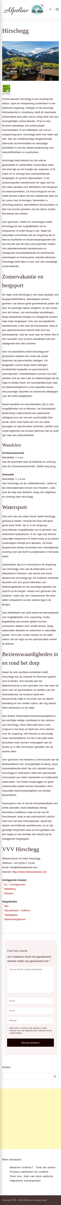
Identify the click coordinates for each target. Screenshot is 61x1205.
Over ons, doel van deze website (31, 1176)
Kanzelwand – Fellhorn (17, 910)
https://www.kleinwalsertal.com (29, 872)
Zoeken (6, 1067)
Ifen (6, 906)
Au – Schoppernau (14, 884)
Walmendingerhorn (15, 919)
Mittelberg (9, 889)
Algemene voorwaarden (25, 1180)
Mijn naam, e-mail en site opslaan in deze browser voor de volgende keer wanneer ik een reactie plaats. (31, 1030)
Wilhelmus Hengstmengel (35, 1200)
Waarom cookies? (21, 1167)
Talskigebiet (11, 915)
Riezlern (9, 893)
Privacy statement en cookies (29, 1171)
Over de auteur (46, 1167)
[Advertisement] (30, 1118)
